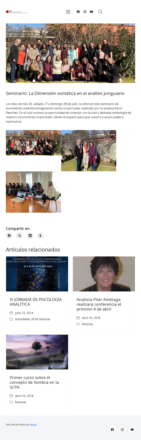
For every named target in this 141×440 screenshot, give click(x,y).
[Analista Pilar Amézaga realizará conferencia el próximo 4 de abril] (104, 273)
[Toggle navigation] (68, 11)
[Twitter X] (19, 235)
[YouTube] (91, 11)
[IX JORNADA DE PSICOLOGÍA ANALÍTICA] (37, 273)
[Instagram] (84, 11)
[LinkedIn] (30, 235)
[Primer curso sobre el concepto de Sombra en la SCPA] (37, 352)
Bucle (34, 424)
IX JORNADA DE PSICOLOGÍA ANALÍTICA (36, 302)
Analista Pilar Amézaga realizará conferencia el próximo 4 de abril (99, 304)
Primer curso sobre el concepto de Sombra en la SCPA (34, 382)
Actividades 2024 (26, 319)
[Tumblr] (40, 235)
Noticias (44, 319)
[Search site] (100, 12)
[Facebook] (78, 11)
